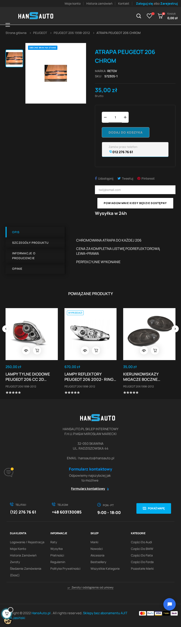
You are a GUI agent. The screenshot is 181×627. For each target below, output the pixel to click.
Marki (94, 542)
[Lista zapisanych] (149, 15)
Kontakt (123, 3)
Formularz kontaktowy (88, 488)
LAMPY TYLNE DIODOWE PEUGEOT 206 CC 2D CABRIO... (28, 376)
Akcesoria (97, 555)
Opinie (17, 269)
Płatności (57, 555)
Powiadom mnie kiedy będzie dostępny (135, 203)
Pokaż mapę (156, 508)
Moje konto (73, 3)
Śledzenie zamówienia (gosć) (25, 571)
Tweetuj (127, 178)
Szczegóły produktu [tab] (30, 243)
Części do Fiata (142, 555)
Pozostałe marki (142, 568)
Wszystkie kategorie (105, 568)
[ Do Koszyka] (37, 350)
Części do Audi (141, 542)
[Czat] (169, 604)
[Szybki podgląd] (26, 350)
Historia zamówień (99, 3)
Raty (53, 542)
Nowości (96, 549)
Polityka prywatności (65, 568)
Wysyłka (56, 549)
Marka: (101, 71)
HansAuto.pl (41, 613)
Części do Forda (142, 562)
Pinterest (148, 178)
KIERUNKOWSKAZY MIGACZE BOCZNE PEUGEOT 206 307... (141, 376)
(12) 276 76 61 (23, 512)
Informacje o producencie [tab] (24, 255)
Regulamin (57, 562)
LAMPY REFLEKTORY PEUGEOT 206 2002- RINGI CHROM (89, 376)
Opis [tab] (15, 232)
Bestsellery (98, 562)
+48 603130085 (67, 512)
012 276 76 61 (122, 152)
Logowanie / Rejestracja (27, 542)
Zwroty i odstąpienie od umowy (90, 587)
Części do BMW (142, 549)
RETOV (112, 71)
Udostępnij (105, 178)
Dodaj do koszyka (126, 132)
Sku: (98, 76)
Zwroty (15, 562)
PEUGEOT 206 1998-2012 (21, 386)
